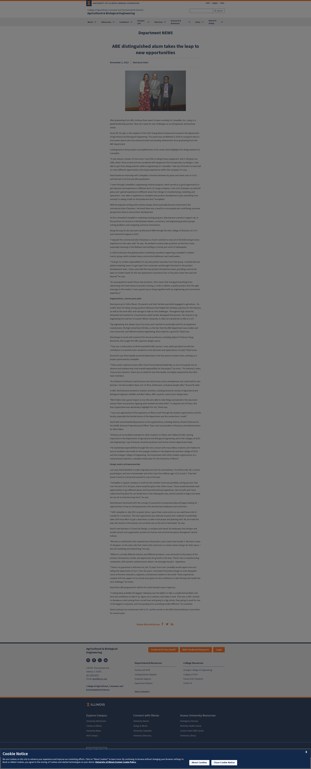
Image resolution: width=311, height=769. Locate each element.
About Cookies (199, 762)
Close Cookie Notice (224, 762)
